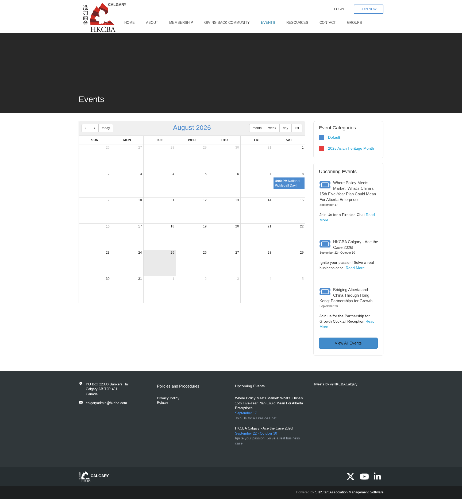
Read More (355, 268)
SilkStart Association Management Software (349, 492)
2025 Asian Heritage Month (351, 148)
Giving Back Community (227, 23)
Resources (297, 23)
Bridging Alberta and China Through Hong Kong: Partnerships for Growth (345, 295)
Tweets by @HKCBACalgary (335, 384)
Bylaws (162, 403)
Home (129, 23)
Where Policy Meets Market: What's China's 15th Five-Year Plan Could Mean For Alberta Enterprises (269, 403)
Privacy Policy (168, 398)
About (152, 23)
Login (339, 9)
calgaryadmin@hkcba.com (106, 403)
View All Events (348, 343)
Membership (181, 23)
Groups (354, 23)
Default (334, 137)
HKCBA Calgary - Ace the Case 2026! (264, 428)
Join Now (368, 9)
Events (268, 23)
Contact (327, 23)
